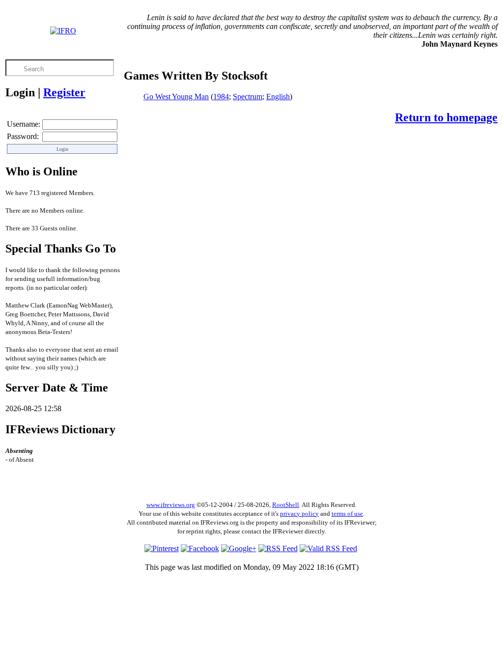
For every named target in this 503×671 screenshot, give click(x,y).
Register (64, 92)
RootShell (285, 504)
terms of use (347, 513)
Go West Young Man (176, 96)
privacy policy (299, 513)
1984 (221, 96)
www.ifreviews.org (170, 504)
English (278, 96)
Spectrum (247, 96)
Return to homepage (446, 117)
